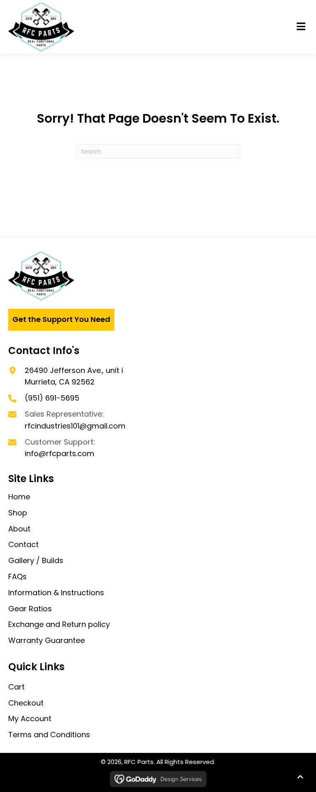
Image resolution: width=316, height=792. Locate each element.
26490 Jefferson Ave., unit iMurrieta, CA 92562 (74, 376)
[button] (301, 27)
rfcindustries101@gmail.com (75, 426)
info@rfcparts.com (59, 453)
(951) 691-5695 (52, 398)
